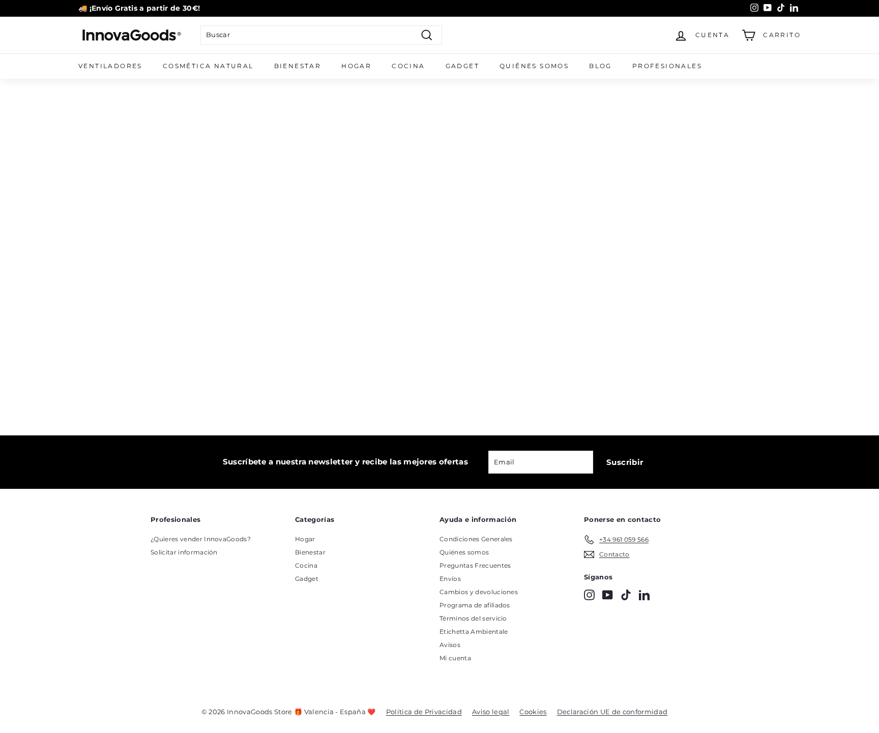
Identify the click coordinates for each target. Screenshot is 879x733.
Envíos (450, 578)
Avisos (450, 645)
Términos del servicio (473, 618)
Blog (600, 66)
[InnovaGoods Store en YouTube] (607, 595)
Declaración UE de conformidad (612, 712)
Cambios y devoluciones (479, 592)
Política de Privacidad (424, 712)
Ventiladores (110, 66)
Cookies (532, 712)
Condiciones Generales (476, 539)
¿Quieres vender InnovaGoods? (201, 539)
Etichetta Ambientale (474, 631)
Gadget (462, 66)
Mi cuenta (455, 658)
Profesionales (667, 66)
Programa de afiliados (475, 605)
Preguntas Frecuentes (475, 565)
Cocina (408, 66)
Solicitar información (184, 552)
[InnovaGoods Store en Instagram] (589, 595)
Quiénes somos (534, 66)
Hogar (356, 66)
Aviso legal (491, 712)
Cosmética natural (208, 66)
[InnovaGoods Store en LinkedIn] (644, 595)
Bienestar (297, 66)
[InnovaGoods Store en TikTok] (626, 595)
